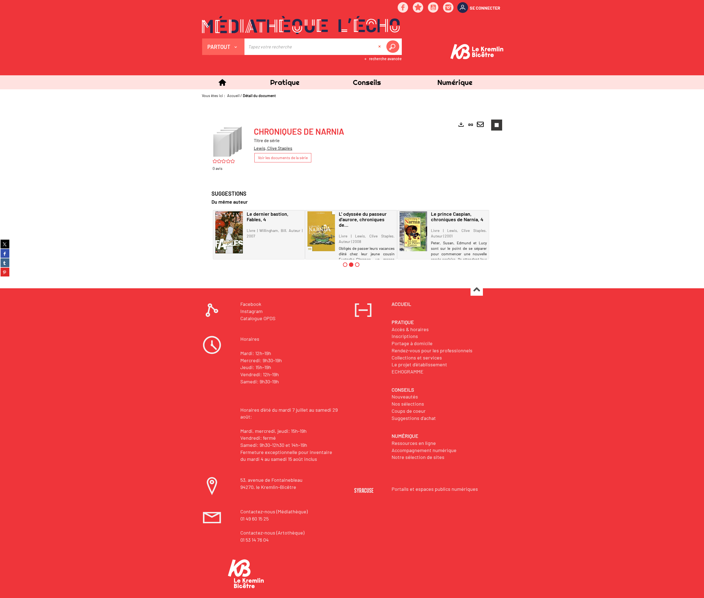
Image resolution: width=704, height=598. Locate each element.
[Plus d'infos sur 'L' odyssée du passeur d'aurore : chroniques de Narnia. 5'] (321, 231)
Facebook (250, 304)
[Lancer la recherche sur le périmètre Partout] (394, 46)
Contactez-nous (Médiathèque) (274, 511)
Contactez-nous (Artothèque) (272, 533)
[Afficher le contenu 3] (357, 264)
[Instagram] (448, 7)
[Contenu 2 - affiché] (351, 264)
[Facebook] (403, 7)
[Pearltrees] (418, 7)
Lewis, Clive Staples (273, 148)
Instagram (251, 311)
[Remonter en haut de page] (477, 290)
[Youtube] (433, 7)
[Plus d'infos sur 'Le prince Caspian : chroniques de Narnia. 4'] (413, 231)
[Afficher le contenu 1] (345, 264)
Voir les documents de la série (283, 157)
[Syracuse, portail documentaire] (301, 25)
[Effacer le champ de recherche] (380, 46)
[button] (284, 82)
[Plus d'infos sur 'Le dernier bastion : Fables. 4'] (229, 232)
